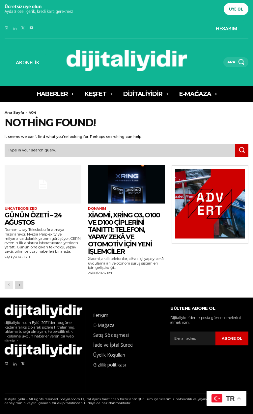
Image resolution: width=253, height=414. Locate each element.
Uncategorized (21, 209)
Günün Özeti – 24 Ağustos (33, 218)
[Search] (241, 150)
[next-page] (19, 285)
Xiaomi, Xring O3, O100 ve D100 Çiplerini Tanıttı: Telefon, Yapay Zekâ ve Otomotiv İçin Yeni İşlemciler (124, 233)
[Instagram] (6, 28)
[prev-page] (9, 285)
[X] (23, 28)
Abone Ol (232, 338)
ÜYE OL (236, 9)
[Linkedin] (14, 28)
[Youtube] (31, 28)
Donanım (97, 209)
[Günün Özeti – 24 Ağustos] (43, 184)
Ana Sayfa (14, 112)
